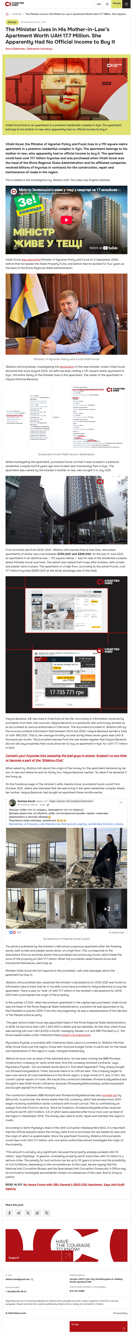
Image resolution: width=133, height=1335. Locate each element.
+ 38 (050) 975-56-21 (16, 1291)
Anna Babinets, (15, 49)
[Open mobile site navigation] (126, 4)
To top (75, 1324)
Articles (17, 14)
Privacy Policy (120, 1313)
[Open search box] (107, 4)
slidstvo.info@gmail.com (18, 1279)
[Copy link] (47, 1213)
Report (117, 3)
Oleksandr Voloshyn (39, 49)
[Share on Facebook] (9, 1213)
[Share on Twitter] (28, 1213)
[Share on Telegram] (19, 1213)
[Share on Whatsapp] (37, 1213)
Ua (99, 4)
